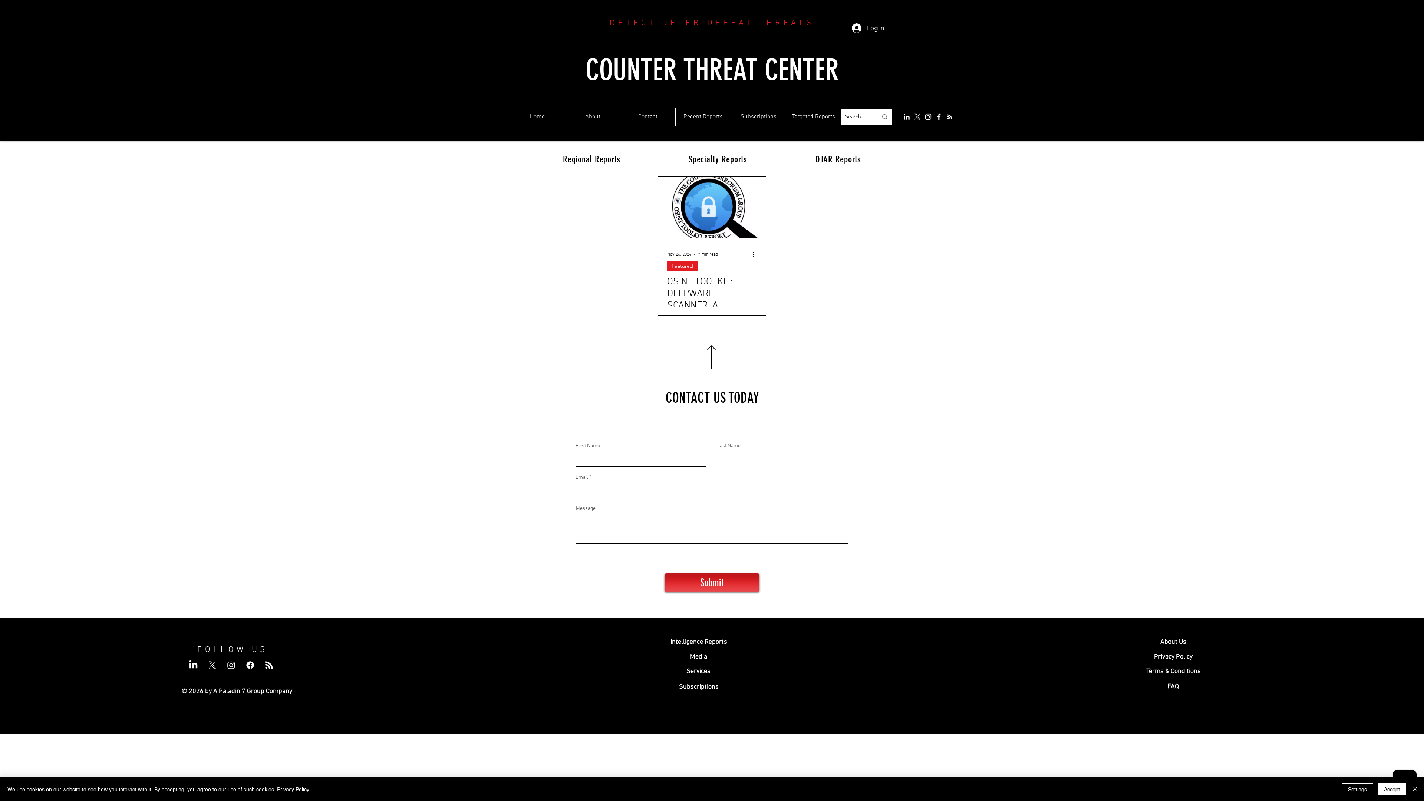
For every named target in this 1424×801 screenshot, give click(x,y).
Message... (587, 508)
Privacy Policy (293, 789)
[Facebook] (939, 117)
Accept (1392, 789)
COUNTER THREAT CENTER (712, 70)
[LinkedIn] (907, 117)
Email (582, 477)
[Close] (1415, 789)
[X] (917, 117)
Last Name (729, 446)
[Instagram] (928, 117)
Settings (1357, 789)
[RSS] (950, 117)
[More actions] (755, 254)
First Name (588, 446)
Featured (682, 266)
